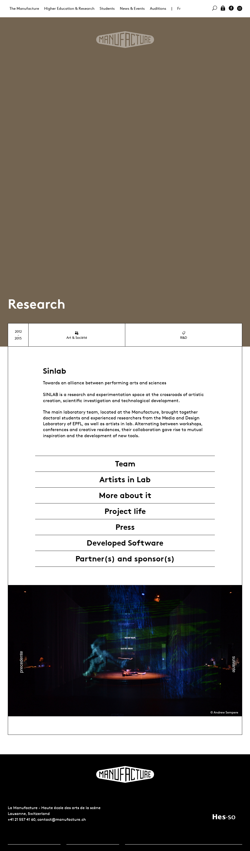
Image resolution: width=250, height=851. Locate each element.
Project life (125, 511)
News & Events (132, 8)
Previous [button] (21, 662)
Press (125, 527)
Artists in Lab (125, 479)
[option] (125, 651)
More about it (125, 495)
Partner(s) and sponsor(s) (125, 558)
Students (107, 8)
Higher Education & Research (69, 8)
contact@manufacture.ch (61, 819)
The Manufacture (24, 8)
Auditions (158, 8)
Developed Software (125, 543)
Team (125, 463)
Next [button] (234, 664)
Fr (179, 8)
